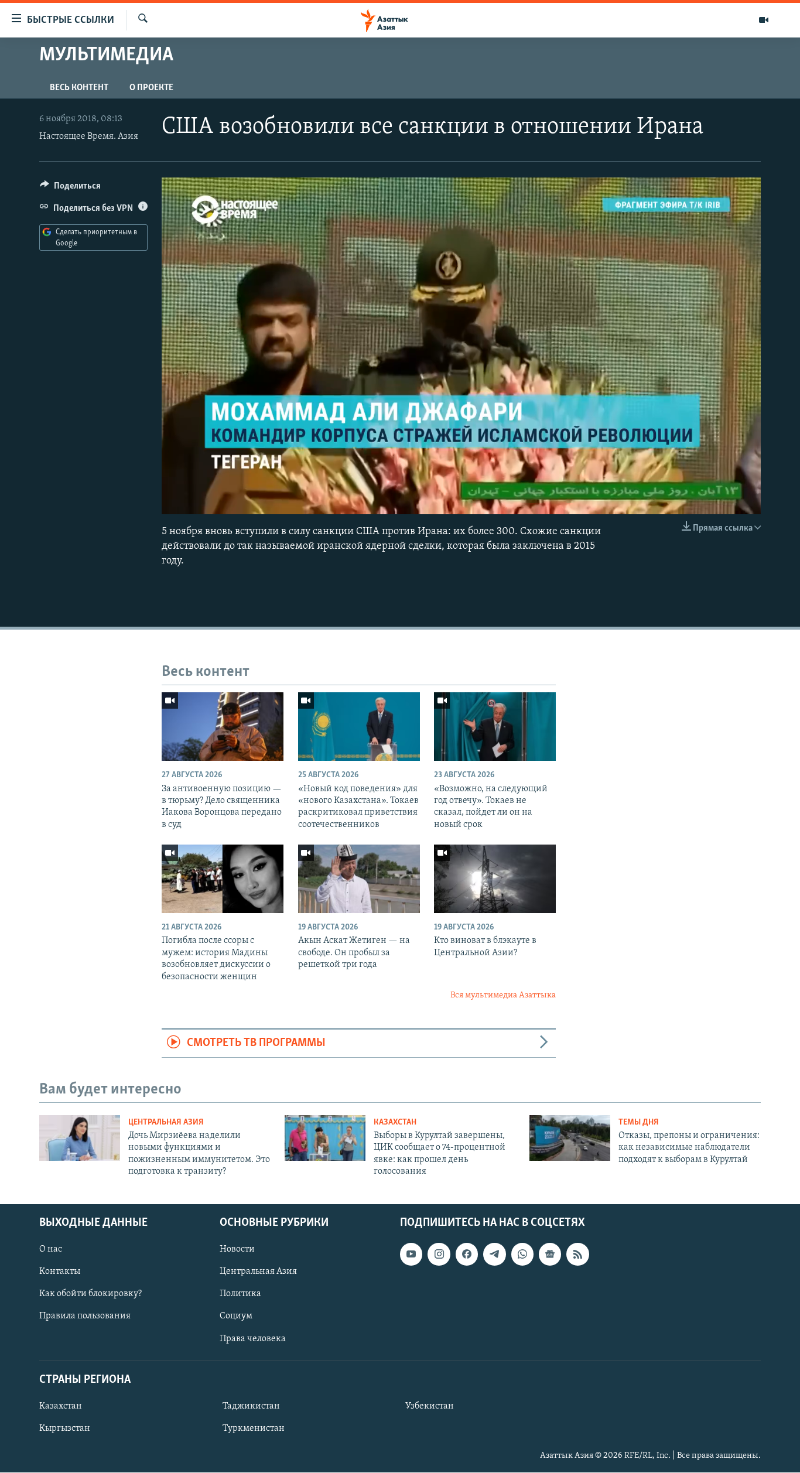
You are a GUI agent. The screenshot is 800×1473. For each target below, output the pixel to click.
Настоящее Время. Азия (88, 136)
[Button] (70, 188)
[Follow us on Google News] (550, 1254)
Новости (237, 1250)
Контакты (59, 1272)
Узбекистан (429, 1406)
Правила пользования (85, 1316)
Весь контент (79, 88)
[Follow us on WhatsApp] (522, 1254)
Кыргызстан (64, 1428)
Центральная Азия (166, 1122)
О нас (50, 1250)
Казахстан (395, 1122)
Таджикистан (251, 1406)
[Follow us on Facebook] (467, 1254)
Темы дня (638, 1122)
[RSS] (577, 1254)
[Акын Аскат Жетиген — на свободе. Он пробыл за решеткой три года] (359, 879)
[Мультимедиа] (763, 20)
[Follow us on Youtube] (411, 1254)
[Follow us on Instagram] (439, 1254)
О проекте (151, 88)
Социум (236, 1316)
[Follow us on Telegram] (494, 1254)
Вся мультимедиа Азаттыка (503, 995)
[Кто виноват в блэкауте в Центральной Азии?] (495, 879)
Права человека (253, 1339)
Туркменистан (254, 1428)
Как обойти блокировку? (90, 1294)
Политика (240, 1294)
